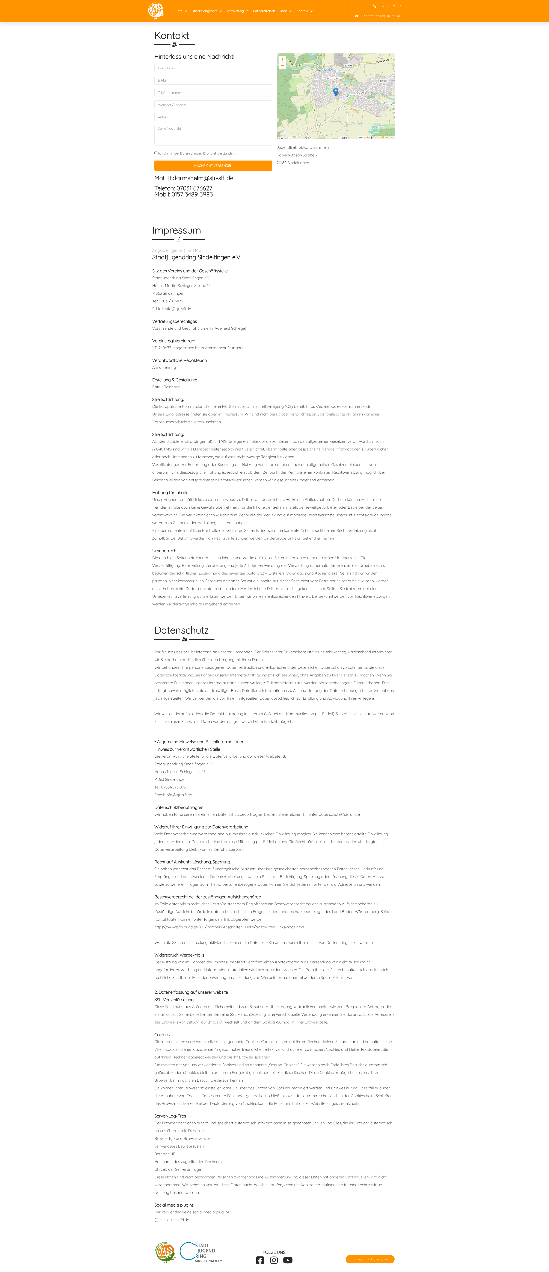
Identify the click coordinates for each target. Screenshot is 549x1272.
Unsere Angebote (204, 11)
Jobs (283, 11)
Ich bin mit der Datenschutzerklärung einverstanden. (196, 153)
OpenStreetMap (384, 137)
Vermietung (235, 11)
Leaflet (366, 137)
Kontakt (302, 11)
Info (179, 11)
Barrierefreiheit (264, 11)
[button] (335, 92)
